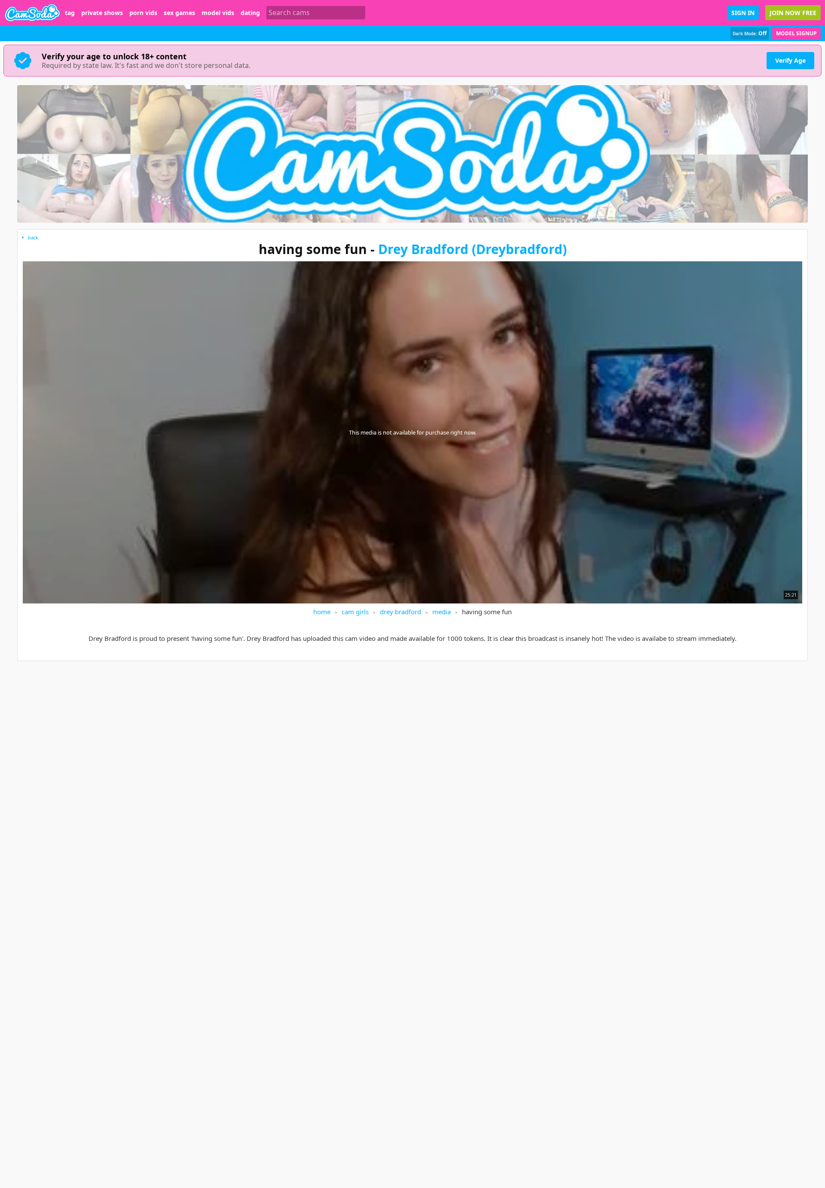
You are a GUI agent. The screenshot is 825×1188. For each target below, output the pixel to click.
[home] (32, 12)
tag (70, 13)
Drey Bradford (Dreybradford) (472, 249)
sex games (179, 13)
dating (250, 13)
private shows (102, 13)
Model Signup (796, 33)
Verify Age (790, 60)
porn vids (143, 13)
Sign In (743, 13)
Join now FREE (793, 13)
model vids (218, 13)
